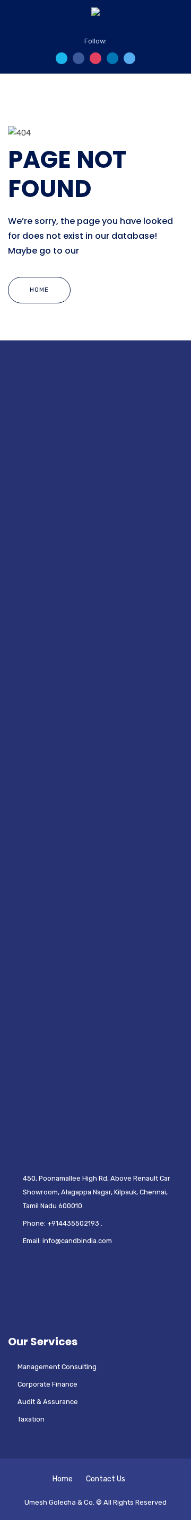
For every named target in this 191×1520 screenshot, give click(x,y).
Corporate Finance (47, 1384)
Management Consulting (57, 1367)
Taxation (31, 1419)
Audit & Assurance (48, 1402)
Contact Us (105, 1478)
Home (39, 289)
